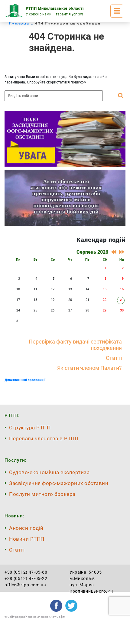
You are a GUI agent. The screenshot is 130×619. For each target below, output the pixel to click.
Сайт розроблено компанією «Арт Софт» (37, 616)
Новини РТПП (26, 539)
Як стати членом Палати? (89, 368)
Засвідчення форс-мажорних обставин (58, 483)
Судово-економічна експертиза (49, 472)
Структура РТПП (29, 428)
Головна (19, 24)
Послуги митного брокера (42, 494)
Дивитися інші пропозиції (25, 380)
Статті (114, 358)
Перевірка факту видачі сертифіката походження (75, 344)
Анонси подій (26, 528)
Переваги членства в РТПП (43, 438)
